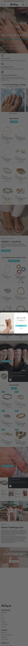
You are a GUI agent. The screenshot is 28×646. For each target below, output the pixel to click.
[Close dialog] (27, 313)
